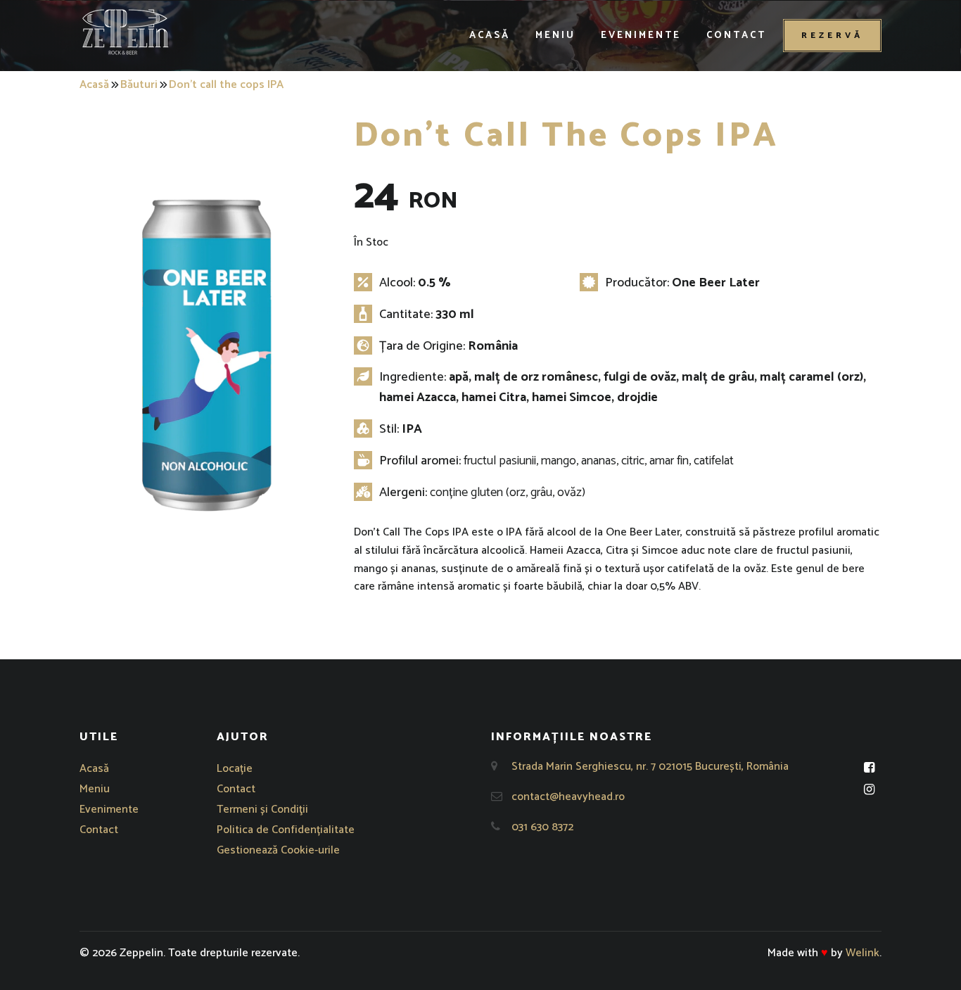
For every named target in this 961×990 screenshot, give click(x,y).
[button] (125, 31)
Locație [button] (235, 768)
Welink (862, 953)
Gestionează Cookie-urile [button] (278, 850)
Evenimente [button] (641, 35)
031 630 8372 (542, 827)
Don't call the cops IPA (226, 84)
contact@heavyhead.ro (568, 796)
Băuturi (139, 84)
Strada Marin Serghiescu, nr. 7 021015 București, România (650, 766)
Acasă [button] (489, 35)
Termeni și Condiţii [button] (262, 809)
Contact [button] (736, 35)
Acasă (94, 84)
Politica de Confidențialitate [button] (286, 829)
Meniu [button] (555, 35)
